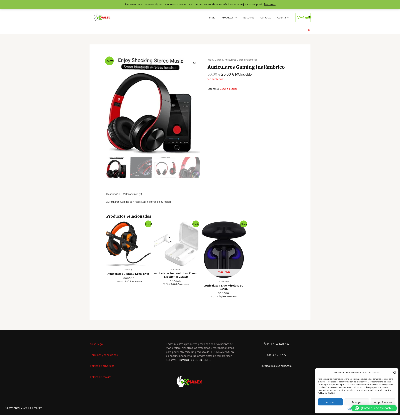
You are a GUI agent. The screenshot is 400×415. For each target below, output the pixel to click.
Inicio (212, 17)
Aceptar (330, 402)
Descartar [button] (270, 4)
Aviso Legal (96, 344)
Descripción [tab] (113, 194)
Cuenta (281, 17)
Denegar (356, 402)
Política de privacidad (102, 366)
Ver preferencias (383, 402)
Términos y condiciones (104, 355)
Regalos (233, 88)
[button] (393, 372)
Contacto (265, 17)
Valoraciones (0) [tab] (132, 194)
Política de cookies (100, 377)
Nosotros (248, 17)
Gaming (219, 59)
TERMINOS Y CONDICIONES (193, 360)
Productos (228, 17)
